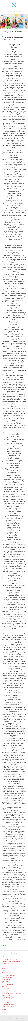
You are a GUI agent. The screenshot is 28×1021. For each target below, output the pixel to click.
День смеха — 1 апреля (8, 976)
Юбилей (4, 983)
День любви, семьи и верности (11, 1008)
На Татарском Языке (8, 997)
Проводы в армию (7, 988)
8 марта (4, 970)
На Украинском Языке (8, 999)
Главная (3, 31)
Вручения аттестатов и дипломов (12, 993)
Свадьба (4, 986)
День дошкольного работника (11, 961)
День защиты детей (7, 984)
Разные (4, 1009)
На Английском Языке (8, 1002)
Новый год (6, 945)
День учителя (6, 958)
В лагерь (4, 990)
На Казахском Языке (7, 1001)
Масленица (5, 972)
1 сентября (5, 956)
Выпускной (5, 981)
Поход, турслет (6, 995)
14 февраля (5, 967)
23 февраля (5, 968)
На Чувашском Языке (8, 1004)
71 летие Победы (7, 977)
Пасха (3, 974)
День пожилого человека (9, 959)
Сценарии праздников (10, 1018)
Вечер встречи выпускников (10, 992)
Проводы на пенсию (8, 1006)
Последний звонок (7, 979)
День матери (5, 963)
